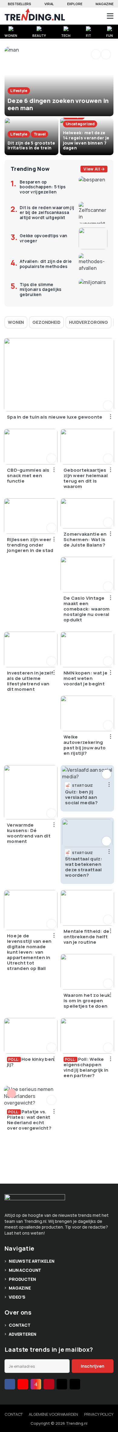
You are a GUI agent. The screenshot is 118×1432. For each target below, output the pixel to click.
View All (92, 169)
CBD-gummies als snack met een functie (28, 475)
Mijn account (25, 1270)
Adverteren (22, 1334)
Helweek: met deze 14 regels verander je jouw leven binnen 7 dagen (86, 140)
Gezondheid (46, 322)
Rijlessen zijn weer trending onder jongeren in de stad (30, 545)
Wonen (16, 322)
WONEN (11, 35)
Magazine (104, 4)
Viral (49, 4)
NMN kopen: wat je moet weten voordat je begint (85, 678)
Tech (65, 35)
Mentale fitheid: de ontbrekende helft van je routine (87, 937)
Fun (109, 35)
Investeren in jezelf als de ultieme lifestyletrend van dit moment (30, 681)
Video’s (17, 1297)
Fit (88, 35)
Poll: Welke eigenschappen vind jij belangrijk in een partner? (86, 1067)
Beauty (39, 35)
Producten (22, 1279)
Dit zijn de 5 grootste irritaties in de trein (31, 145)
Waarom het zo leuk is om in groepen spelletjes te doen (87, 1001)
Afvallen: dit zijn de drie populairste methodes (46, 264)
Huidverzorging (88, 322)
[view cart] (87, 16)
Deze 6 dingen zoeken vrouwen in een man (58, 104)
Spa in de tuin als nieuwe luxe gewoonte (55, 417)
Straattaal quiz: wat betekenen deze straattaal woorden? (84, 867)
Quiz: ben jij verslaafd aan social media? (81, 797)
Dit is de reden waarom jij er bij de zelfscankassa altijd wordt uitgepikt (47, 212)
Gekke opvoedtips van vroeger (43, 238)
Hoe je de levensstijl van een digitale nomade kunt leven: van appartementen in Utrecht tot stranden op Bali (29, 952)
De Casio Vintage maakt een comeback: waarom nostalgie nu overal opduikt (87, 609)
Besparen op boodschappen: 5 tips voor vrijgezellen (43, 187)
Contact (20, 1325)
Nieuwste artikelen (31, 1261)
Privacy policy (98, 1414)
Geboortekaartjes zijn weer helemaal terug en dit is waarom (86, 478)
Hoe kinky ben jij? (30, 1062)
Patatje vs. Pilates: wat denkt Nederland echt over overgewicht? (29, 1120)
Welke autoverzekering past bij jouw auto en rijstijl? (85, 745)
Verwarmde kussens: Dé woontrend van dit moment (29, 833)
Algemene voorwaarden (53, 1414)
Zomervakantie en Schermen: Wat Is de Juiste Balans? (85, 539)
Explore (74, 4)
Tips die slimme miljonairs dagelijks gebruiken (41, 289)
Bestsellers (19, 4)
